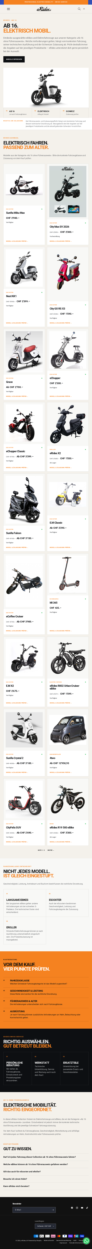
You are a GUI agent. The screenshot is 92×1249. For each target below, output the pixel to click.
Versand (81, 1240)
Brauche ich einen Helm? (15, 1179)
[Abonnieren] (53, 1210)
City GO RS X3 (57, 308)
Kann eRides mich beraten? (16, 1186)
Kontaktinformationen (76, 1243)
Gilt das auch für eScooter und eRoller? (22, 1171)
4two (52, 758)
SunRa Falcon (13, 533)
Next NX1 (11, 296)
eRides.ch (24, 1240)
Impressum (63, 1243)
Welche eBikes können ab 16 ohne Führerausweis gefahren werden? (35, 1164)
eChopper (55, 378)
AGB (74, 1240)
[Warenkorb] (84, 9)
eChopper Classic (15, 451)
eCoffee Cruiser (14, 616)
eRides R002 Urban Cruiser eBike (64, 687)
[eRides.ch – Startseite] (44, 9)
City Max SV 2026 (59, 226)
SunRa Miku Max (15, 212)
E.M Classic (56, 522)
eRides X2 (55, 453)
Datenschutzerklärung (63, 1240)
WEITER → (51, 850)
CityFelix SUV (13, 827)
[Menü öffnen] (8, 9)
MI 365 (53, 602)
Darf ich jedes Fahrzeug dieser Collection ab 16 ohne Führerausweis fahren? (39, 1157)
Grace (9, 381)
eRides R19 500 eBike (62, 827)
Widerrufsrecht (49, 1240)
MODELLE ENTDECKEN (14, 59)
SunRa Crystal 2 (14, 758)
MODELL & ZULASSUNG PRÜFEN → (17, 241)
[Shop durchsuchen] (79, 9)
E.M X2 (10, 685)
